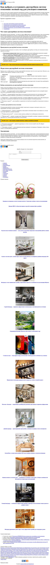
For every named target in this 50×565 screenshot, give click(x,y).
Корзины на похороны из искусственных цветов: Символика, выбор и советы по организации (25, 201)
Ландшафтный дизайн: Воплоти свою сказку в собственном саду (25, 331)
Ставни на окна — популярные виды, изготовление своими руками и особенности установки (25, 355)
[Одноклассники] (3, 3)
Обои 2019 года (23, 552)
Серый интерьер (35, 553)
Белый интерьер (13, 547)
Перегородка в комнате (44, 552)
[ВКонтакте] (1, 3)
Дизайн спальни (15, 550)
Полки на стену (4, 553)
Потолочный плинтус (19, 553)
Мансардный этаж (37, 551)
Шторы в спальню (4, 555)
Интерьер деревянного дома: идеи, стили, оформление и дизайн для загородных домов (25, 529)
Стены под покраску (9, 554)
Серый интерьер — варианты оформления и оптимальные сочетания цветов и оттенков (25, 306)
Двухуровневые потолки (44, 547)
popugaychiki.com (24, 563)
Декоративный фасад (24, 548)
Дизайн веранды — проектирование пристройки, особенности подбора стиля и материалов (25, 428)
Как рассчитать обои (39, 550)
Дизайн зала (3, 550)
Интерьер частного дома (24, 550)
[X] (7, 146)
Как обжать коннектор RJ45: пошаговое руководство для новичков (25, 537)
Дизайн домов (45, 548)
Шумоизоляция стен (12, 555)
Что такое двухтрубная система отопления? (13, 23)
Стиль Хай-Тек (17, 554)
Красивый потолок (6, 551)
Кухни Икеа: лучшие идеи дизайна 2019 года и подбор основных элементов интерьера (25, 453)
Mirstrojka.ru (11, 557)
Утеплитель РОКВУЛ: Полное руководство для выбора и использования (28, 536)
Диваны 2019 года (32, 548)
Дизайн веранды (39, 548)
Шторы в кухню (45, 554)
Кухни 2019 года (20, 551)
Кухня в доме (31, 551)
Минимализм (44, 551)
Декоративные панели (15, 548)
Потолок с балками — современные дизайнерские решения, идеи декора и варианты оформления (25, 404)
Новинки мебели (16, 552)
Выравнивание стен (29, 547)
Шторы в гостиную (38, 554)
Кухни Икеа (26, 551)
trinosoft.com (31, 563)
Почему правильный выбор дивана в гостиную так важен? (24, 538)
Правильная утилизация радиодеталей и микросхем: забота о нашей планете (25, 380)
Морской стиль (3, 552)
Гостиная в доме (36, 547)
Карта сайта (3, 559)
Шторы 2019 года (30, 554)
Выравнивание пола (21, 547)
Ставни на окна (41, 553)
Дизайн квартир (9, 550)
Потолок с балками (10, 553)
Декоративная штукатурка (6, 548)
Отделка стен (29, 552)
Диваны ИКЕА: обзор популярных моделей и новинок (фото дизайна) (25, 206)
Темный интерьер (23, 554)
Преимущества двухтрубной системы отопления (15, 25)
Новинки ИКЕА (10, 552)
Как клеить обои (32, 550)
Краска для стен (14, 551)
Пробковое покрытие (27, 553)
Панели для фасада (35, 552)
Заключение (6, 28)
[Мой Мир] (5, 3)
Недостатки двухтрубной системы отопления (14, 26)
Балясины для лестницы (5, 547)
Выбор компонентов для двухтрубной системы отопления (17, 27)
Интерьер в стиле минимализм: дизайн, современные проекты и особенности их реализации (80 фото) (25, 282)
